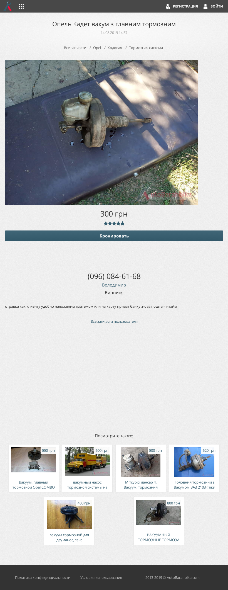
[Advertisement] (114, 378)
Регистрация (185, 6)
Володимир (114, 285)
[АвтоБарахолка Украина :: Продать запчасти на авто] (8, 6)
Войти (216, 6)
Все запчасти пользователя (114, 321)
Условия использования (101, 577)
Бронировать (114, 236)
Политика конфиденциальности (42, 577)
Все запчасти (75, 47)
